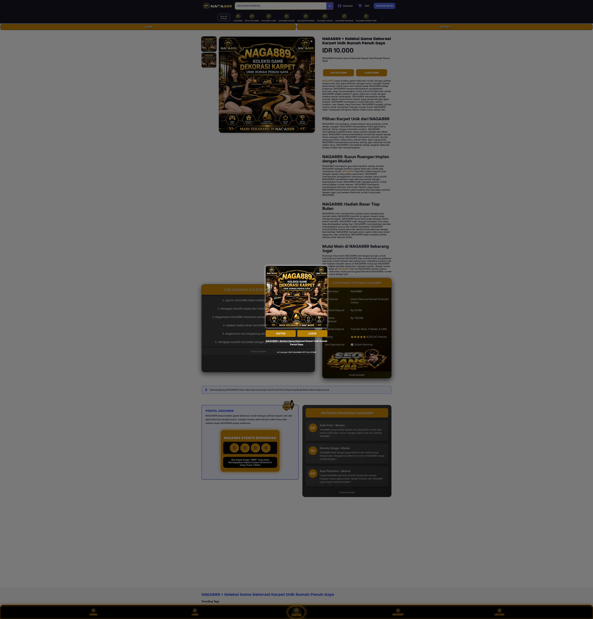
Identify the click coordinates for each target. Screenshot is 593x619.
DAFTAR (281, 333)
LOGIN (312, 333)
